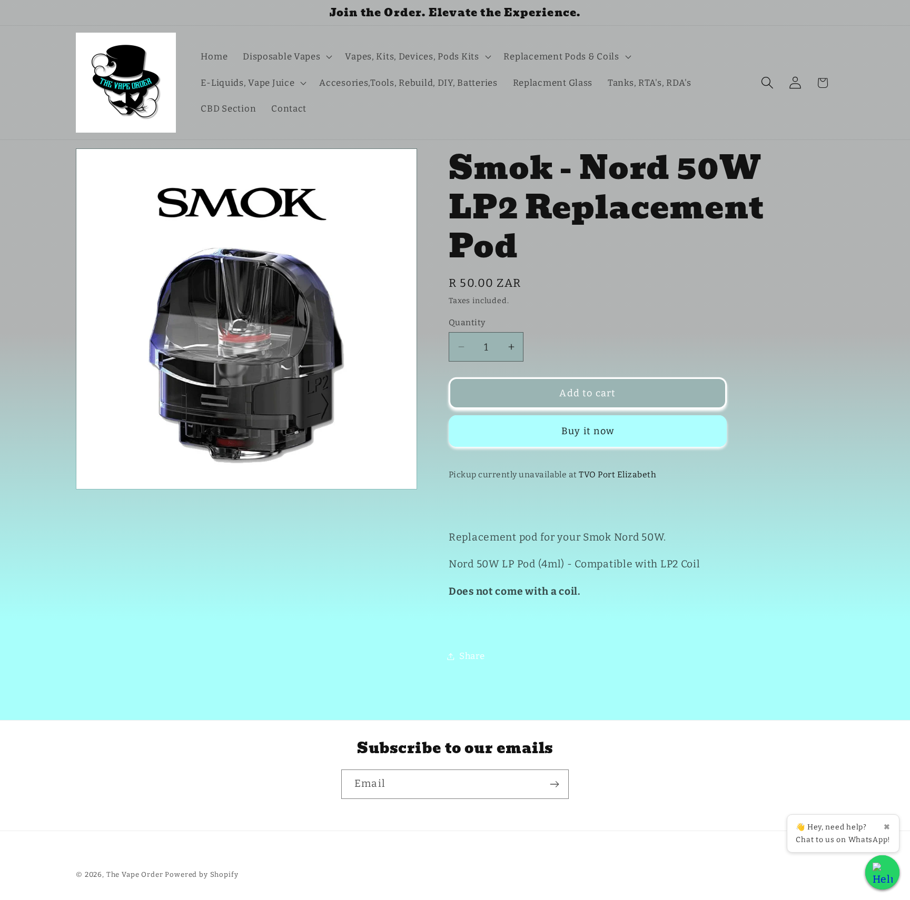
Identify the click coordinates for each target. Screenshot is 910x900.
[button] (286, 57)
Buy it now (587, 431)
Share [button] (472, 656)
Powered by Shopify (201, 874)
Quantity (467, 322)
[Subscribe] (554, 784)
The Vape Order (134, 874)
